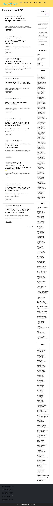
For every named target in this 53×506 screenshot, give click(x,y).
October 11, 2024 (9, 118)
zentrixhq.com (40, 162)
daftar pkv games (41, 62)
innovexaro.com (40, 152)
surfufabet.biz (40, 390)
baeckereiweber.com (41, 349)
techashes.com (40, 351)
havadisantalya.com (41, 354)
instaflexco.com (40, 248)
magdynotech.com (41, 148)
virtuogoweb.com (41, 367)
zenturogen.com (40, 172)
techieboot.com (40, 356)
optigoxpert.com (40, 243)
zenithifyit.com (40, 228)
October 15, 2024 (9, 36)
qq (37, 55)
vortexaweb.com (40, 232)
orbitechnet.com (40, 184)
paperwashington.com (42, 311)
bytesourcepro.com (41, 136)
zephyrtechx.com (41, 242)
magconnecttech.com (41, 286)
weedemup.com (40, 312)
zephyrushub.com (41, 212)
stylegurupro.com (41, 262)
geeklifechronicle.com (41, 266)
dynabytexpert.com (41, 164)
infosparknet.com (41, 154)
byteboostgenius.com (41, 143)
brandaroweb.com (41, 197)
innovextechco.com (41, 111)
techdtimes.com (40, 355)
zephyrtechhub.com (41, 188)
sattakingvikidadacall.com (42, 303)
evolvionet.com (40, 216)
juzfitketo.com (40, 472)
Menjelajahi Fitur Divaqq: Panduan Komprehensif (43, 24)
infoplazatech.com (41, 88)
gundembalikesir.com (41, 357)
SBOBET (40, 2)
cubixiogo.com (40, 182)
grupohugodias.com (41, 445)
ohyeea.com (39, 465)
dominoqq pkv (40, 65)
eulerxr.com (39, 282)
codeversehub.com (41, 139)
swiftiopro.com (40, 253)
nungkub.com (40, 467)
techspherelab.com (41, 137)
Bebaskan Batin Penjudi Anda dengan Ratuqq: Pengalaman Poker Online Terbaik (17, 124)
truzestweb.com (40, 189)
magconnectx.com (41, 321)
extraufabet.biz (40, 385)
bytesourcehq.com (41, 97)
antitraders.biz (40, 420)
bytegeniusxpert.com (41, 89)
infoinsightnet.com (41, 96)
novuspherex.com (41, 235)
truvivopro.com (40, 225)
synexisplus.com (40, 217)
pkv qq (38, 64)
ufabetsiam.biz (40, 379)
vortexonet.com (40, 218)
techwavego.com (40, 126)
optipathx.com (40, 159)
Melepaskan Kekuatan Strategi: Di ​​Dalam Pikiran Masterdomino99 (17, 145)
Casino (35, 2)
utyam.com (39, 462)
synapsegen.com (40, 177)
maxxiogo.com (40, 167)
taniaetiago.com (40, 471)
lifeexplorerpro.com (41, 273)
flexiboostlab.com (41, 251)
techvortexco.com (41, 86)
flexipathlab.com (40, 178)
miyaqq (3, 497)
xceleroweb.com (40, 194)
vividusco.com (40, 226)
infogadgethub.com (41, 76)
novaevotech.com (41, 109)
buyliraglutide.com (41, 370)
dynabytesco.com (41, 261)
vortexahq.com (40, 227)
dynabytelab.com (41, 215)
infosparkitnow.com (41, 84)
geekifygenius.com (41, 283)
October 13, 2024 (9, 78)
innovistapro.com (40, 250)
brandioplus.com (40, 174)
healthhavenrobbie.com (42, 292)
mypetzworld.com (41, 435)
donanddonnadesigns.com (42, 293)
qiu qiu (38, 54)
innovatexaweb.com (41, 82)
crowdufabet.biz (40, 401)
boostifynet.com (40, 240)
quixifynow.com (40, 157)
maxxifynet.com (40, 220)
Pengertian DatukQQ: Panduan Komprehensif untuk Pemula (42, 34)
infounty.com (40, 436)
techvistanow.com (41, 106)
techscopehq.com (41, 149)
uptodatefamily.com (41, 460)
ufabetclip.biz (40, 375)
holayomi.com (40, 323)
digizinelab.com (40, 124)
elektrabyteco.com (41, 117)
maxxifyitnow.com (41, 156)
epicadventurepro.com (42, 271)
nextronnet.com (40, 169)
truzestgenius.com (41, 119)
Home (21, 2)
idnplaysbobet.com (41, 302)
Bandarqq (26, 2)
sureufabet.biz (40, 392)
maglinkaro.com (40, 133)
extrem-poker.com (41, 440)
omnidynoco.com (40, 187)
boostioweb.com (40, 211)
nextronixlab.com (41, 161)
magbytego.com (40, 93)
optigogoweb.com (41, 196)
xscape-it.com (40, 422)
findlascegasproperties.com (43, 291)
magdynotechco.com (41, 83)
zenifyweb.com (40, 287)
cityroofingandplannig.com (42, 430)
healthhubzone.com (41, 361)
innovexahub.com (41, 221)
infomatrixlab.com (41, 138)
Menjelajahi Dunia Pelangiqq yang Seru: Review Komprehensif (18, 82)
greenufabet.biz (40, 382)
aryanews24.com (40, 421)
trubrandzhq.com (41, 238)
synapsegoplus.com (41, 144)
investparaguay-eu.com (42, 437)
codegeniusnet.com (41, 94)
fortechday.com (40, 337)
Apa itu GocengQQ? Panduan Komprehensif (42, 38)
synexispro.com (40, 322)
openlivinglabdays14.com (42, 416)
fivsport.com (39, 450)
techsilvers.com (40, 447)
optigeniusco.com (41, 233)
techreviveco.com (41, 132)
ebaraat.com (39, 362)
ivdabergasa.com (40, 431)
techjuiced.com (40, 364)
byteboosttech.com (41, 365)
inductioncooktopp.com (42, 317)
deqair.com (39, 446)
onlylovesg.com (40, 298)
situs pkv (39, 63)
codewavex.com (40, 114)
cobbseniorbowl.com (41, 425)
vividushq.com (40, 179)
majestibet (9, 496)
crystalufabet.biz (40, 397)
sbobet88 (11, 486)
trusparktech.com (41, 237)
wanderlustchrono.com (42, 277)
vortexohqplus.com (41, 252)
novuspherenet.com (41, 183)
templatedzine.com (41, 451)
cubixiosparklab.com (41, 108)
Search (43, 11)
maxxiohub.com (40, 230)
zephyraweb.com (40, 231)
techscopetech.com (41, 128)
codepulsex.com (40, 127)
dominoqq (39, 60)
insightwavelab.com (41, 272)
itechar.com (39, 359)
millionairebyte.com (41, 336)
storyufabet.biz (40, 395)
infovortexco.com (40, 123)
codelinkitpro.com (41, 77)
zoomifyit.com (40, 198)
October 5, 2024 (9, 183)
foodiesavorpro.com (41, 268)
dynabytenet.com (41, 134)
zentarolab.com (40, 192)
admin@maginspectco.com (10, 16)
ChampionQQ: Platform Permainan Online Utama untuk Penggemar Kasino (18, 167)
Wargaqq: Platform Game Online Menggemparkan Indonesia (15, 41)
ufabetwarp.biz (40, 374)
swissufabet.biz (40, 380)
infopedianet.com (41, 146)
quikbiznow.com (40, 193)
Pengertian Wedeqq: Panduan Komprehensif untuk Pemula (42, 43)
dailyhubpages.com (41, 301)
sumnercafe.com (40, 455)
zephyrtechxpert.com (41, 122)
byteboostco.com (40, 116)
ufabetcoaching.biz (41, 333)
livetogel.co (39, 288)
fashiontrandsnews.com (42, 405)
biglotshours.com (40, 369)
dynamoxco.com (40, 171)
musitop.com (40, 461)
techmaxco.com (40, 257)
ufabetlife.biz (40, 386)
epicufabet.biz (40, 396)
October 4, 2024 (9, 205)
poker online (5, 489)
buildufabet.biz (40, 402)
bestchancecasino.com (42, 313)
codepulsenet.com (41, 147)
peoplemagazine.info (41, 350)
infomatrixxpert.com (41, 103)
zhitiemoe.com (40, 466)
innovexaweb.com (41, 173)
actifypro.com (40, 246)
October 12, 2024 (9, 98)
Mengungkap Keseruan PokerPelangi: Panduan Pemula (18, 62)
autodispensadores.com (42, 316)
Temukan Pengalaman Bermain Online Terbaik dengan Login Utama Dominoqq (17, 189)
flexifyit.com (39, 166)
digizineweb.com (40, 101)
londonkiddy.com (40, 332)
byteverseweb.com (41, 141)
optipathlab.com (40, 213)
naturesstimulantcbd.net (42, 477)
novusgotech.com (41, 168)
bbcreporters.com (41, 406)
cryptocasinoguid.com (41, 407)
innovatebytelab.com (41, 91)
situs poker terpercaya (42, 57)
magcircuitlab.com (41, 113)
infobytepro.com (40, 92)
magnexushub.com (41, 366)
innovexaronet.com (41, 104)
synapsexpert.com (41, 191)
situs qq (8, 490)
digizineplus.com (40, 151)
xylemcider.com (40, 470)
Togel (45, 2)
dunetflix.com (40, 456)
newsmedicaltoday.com (42, 318)
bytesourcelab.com (41, 153)
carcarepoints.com (41, 442)
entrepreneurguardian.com (43, 308)
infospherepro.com (41, 267)
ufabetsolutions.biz (41, 387)
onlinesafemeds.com (41, 371)
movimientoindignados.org (42, 457)
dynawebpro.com (41, 176)
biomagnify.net (40, 480)
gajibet (7, 497)
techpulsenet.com (41, 121)
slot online (39, 59)
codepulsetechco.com (42, 99)
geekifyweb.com (40, 87)
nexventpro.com (40, 241)
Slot (31, 2)
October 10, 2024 (9, 140)
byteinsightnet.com (41, 98)
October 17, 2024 (9, 15)
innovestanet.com (41, 163)
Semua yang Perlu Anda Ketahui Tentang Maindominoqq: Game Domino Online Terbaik (18, 210)
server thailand (5, 493)
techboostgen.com (41, 78)
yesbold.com (39, 360)
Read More (8, 30)
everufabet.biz (40, 400)
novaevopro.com (40, 236)
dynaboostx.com (40, 247)
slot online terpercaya (41, 58)
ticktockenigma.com (41, 281)
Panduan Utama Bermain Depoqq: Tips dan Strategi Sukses (15, 20)
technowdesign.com (41, 426)
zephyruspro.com (41, 158)
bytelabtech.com (40, 81)
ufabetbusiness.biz (41, 381)
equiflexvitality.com (41, 297)
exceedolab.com (40, 258)
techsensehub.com (41, 79)
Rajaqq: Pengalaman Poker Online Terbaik (16, 103)
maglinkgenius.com (41, 112)
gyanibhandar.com (41, 372)
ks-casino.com (40, 441)
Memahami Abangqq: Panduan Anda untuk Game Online (42, 28)
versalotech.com (40, 256)
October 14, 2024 (9, 58)
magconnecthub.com (41, 142)
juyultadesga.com (41, 432)
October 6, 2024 (9, 162)
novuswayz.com (40, 245)
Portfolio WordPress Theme (23, 504)
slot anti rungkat (10, 488)
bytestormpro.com (41, 276)
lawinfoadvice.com (41, 452)
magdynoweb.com (41, 129)
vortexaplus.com (40, 181)
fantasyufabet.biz (40, 377)
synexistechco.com (41, 223)
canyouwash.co (40, 352)
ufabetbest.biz (40, 391)
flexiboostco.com (40, 210)
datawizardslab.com (41, 263)
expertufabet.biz (40, 376)
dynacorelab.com (40, 222)
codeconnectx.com (41, 102)
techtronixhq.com (41, 74)
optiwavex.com (40, 186)
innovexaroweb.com (41, 131)
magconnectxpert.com (42, 118)
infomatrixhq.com (41, 107)
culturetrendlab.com (41, 278)
